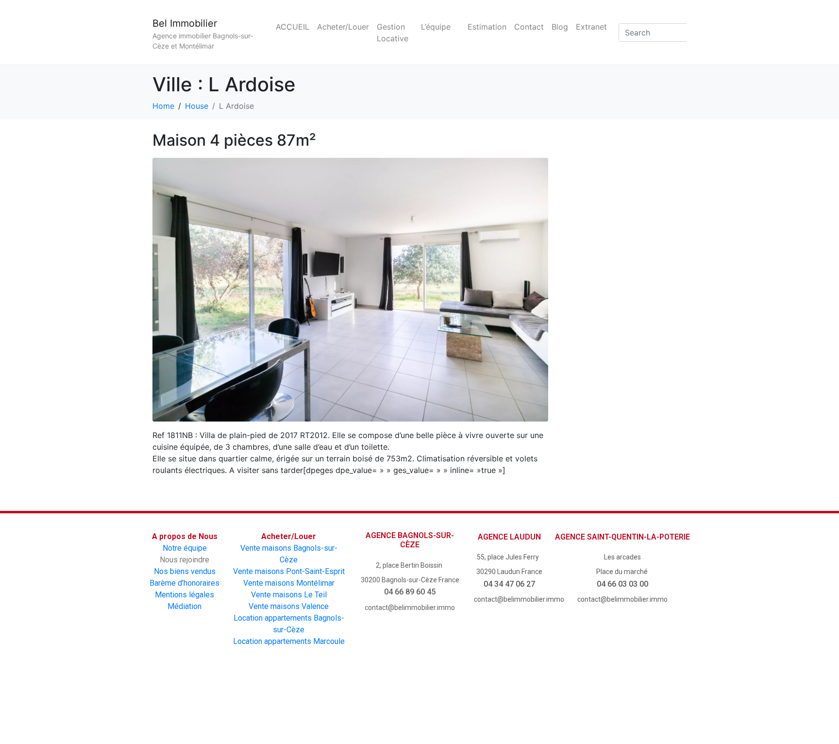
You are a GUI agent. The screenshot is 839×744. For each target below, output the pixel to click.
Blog (560, 27)
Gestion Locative (392, 32)
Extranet (591, 27)
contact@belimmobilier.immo (410, 607)
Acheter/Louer (343, 27)
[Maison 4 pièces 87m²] (350, 289)
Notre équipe (185, 548)
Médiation (184, 606)
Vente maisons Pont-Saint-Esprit (289, 571)
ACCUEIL (292, 27)
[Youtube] (392, 704)
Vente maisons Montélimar (289, 583)
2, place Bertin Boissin (410, 565)
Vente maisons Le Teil (289, 594)
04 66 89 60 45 (410, 591)
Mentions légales (184, 594)
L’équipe (436, 27)
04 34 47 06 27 (509, 584)
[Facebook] (337, 704)
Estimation (487, 27)
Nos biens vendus (185, 571)
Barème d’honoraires (184, 583)
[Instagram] (447, 704)
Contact (529, 27)
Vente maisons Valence (289, 606)
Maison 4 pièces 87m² (234, 140)
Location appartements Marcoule (289, 641)
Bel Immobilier (184, 23)
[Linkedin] (502, 704)
